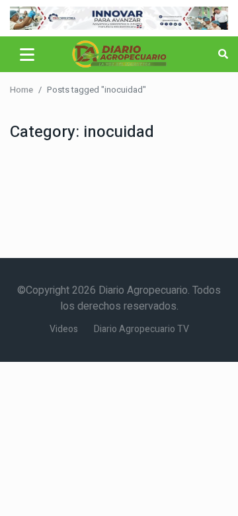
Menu (29, 54)
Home (21, 89)
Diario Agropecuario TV (141, 329)
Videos (64, 329)
